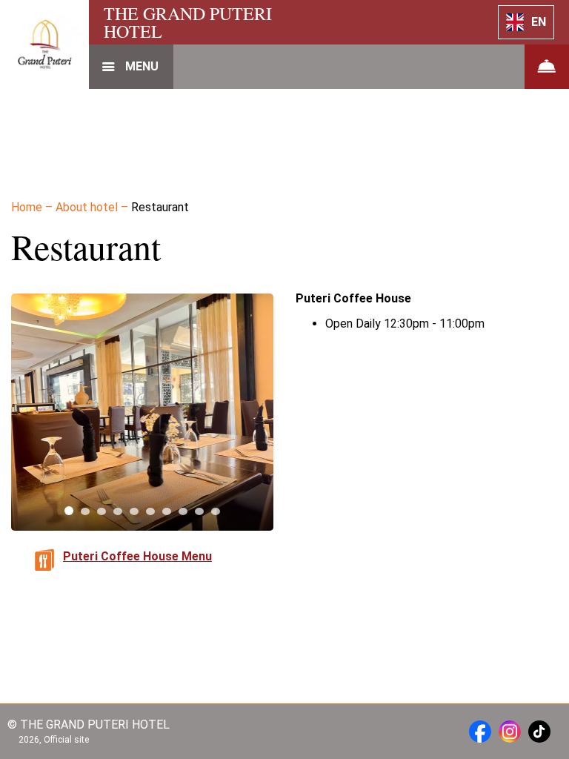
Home (28, 207)
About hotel (88, 207)
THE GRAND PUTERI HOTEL (188, 22)
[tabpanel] (142, 412)
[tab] (68, 510)
